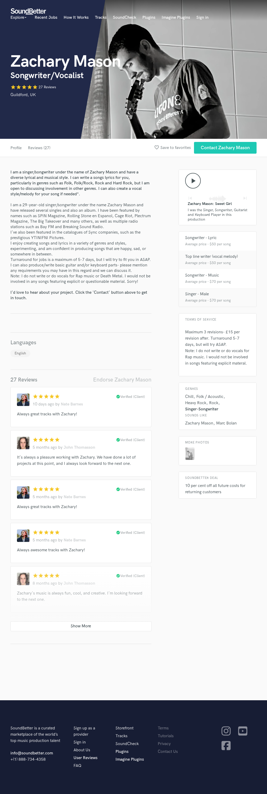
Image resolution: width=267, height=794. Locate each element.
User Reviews (86, 757)
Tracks (101, 17)
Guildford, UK (23, 94)
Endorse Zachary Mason (122, 380)
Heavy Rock (195, 403)
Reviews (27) (39, 148)
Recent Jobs (46, 17)
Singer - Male (197, 294)
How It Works (76, 17)
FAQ (77, 765)
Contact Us (168, 751)
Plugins (148, 17)
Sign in (202, 17)
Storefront (125, 728)
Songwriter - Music (202, 275)
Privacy (164, 743)
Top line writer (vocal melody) (211, 256)
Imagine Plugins (176, 17)
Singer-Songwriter (201, 409)
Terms (163, 728)
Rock (213, 403)
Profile (16, 148)
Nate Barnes (72, 404)
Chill (189, 396)
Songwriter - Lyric (201, 237)
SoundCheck (124, 17)
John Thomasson (79, 447)
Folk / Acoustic (209, 396)
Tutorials (166, 736)
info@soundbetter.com (31, 753)
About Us (82, 750)
